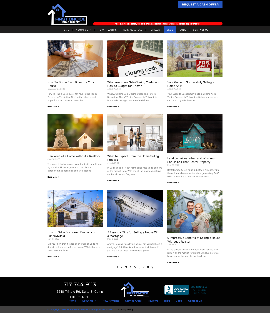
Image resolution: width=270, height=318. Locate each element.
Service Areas (132, 30)
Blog (170, 30)
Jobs (183, 30)
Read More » (53, 106)
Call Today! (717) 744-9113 (158, 15)
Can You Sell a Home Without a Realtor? (74, 156)
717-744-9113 (80, 284)
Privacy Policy (125, 309)
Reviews (154, 30)
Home (65, 30)
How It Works (107, 30)
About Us (82, 30)
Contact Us (200, 30)
